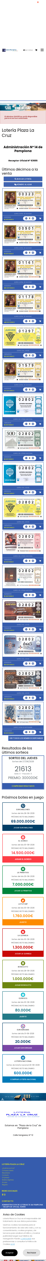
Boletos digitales (8, 1180)
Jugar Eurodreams (23, 1048)
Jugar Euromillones (23, 827)
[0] (37, 50)
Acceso (29, 50)
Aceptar (10, 1252)
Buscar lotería (23, 179)
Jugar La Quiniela (23, 953)
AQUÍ (13, 1244)
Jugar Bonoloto (23, 985)
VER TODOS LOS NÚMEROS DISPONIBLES (26, 738)
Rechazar (31, 1252)
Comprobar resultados (23, 786)
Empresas (5, 1177)
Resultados (6, 1173)
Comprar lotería (7, 1170)
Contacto (5, 1175)
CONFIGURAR (25, 1238)
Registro (5, 1185)
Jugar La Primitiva (23, 890)
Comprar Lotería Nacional (23, 1079)
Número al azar (24, 184)
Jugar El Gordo (23, 859)
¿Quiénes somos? (8, 1168)
